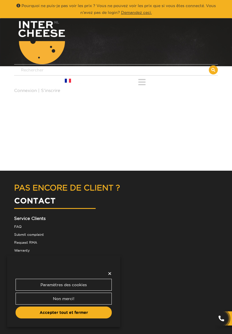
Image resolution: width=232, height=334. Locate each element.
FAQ (18, 226)
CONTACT (34, 200)
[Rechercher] (213, 69)
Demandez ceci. (136, 12)
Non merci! (63, 298)
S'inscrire (50, 90)
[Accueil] (65, 42)
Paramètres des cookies (63, 284)
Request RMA (25, 242)
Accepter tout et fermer (64, 312)
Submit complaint (29, 234)
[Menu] (142, 81)
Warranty (22, 250)
